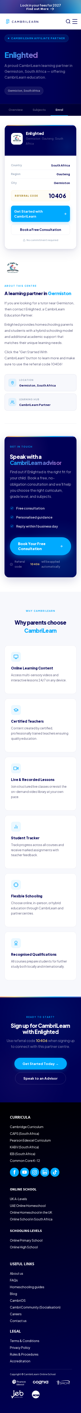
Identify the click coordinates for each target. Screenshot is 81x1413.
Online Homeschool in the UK (31, 1212)
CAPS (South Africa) (24, 1133)
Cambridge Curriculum (26, 1127)
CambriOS (18, 1300)
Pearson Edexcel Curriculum (30, 1140)
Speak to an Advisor (40, 1078)
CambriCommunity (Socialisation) (35, 1307)
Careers (16, 1314)
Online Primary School (26, 1240)
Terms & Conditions (24, 1341)
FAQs (14, 1280)
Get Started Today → (40, 1063)
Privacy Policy (20, 1347)
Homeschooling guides (27, 1287)
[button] (74, 21)
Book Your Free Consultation (31, 546)
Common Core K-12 (25, 1160)
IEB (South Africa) (22, 1154)
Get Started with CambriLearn (28, 213)
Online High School (24, 1247)
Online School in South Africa (31, 1219)
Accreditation (20, 1361)
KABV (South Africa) (24, 1147)
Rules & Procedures (24, 1354)
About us (16, 1273)
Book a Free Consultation (40, 230)
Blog (13, 1294)
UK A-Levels (18, 1199)
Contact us (18, 1321)
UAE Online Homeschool (28, 1206)
